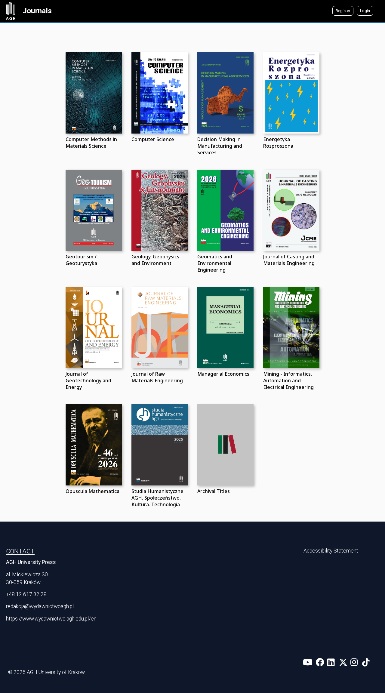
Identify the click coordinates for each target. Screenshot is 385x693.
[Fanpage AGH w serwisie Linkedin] (332, 662)
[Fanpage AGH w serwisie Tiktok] (366, 662)
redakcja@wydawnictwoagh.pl (40, 606)
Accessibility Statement (330, 551)
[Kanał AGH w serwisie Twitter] (344, 662)
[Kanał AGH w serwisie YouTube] (309, 662)
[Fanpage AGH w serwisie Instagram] (355, 662)
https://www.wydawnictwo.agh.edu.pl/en (51, 619)
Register (343, 10)
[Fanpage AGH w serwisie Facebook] (321, 662)
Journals (37, 10)
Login (365, 10)
